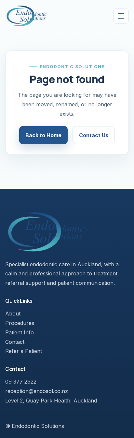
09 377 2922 (20, 381)
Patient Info (19, 332)
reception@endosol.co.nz (36, 391)
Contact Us (93, 135)
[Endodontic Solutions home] (26, 16)
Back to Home (43, 135)
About (12, 313)
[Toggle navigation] (121, 16)
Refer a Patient (23, 351)
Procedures (19, 323)
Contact (14, 342)
